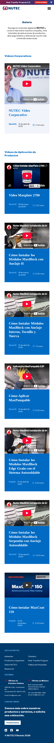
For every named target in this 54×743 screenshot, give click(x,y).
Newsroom (9, 669)
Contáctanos (12, 722)
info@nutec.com (38, 695)
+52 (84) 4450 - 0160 (38, 693)
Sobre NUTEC (11, 664)
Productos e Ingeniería (14, 660)
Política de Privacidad (37, 664)
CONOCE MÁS (41, 2)
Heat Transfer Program (38, 660)
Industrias (9, 656)
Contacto (32, 656)
